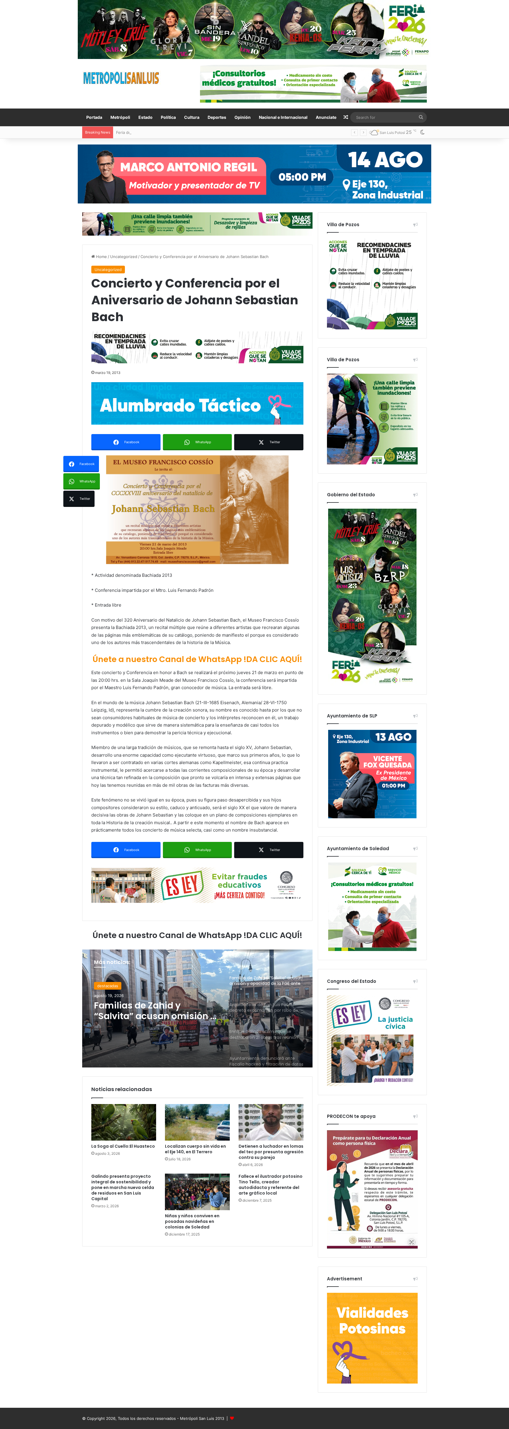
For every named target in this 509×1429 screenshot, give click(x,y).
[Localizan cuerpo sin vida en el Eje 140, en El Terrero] (197, 1122)
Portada (94, 117)
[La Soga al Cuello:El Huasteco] (123, 1122)
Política (168, 117)
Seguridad (106, 985)
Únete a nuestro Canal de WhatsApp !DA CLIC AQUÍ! (197, 659)
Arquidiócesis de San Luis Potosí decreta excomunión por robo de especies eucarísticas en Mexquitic (155, 1010)
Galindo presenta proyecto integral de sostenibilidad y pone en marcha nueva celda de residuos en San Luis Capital (122, 1187)
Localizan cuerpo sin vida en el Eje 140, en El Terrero (195, 1149)
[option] (197, 1008)
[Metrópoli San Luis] (121, 78)
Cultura (191, 117)
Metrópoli (120, 117)
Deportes (217, 117)
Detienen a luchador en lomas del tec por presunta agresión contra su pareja (271, 1151)
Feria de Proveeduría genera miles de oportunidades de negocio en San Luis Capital (193, 132)
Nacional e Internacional (283, 117)
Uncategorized (123, 256)
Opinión (242, 117)
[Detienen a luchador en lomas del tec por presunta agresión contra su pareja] (271, 1122)
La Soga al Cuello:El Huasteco (123, 1146)
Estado (145, 117)
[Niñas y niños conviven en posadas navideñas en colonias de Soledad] (197, 1192)
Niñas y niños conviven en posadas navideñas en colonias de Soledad (192, 1221)
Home (101, 256)
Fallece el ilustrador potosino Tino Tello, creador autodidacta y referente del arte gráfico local (271, 1184)
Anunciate (326, 117)
